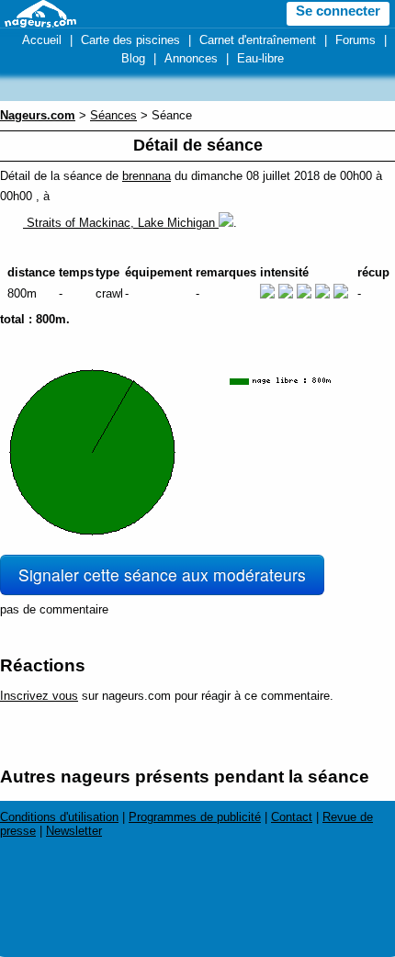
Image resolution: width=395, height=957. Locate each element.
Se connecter (338, 11)
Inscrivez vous (39, 696)
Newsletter (74, 831)
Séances (113, 115)
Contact (291, 817)
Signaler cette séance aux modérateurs (162, 574)
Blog (133, 58)
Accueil (42, 40)
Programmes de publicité (195, 817)
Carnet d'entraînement (257, 40)
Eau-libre (260, 58)
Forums (355, 40)
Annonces (191, 58)
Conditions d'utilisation (59, 817)
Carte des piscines (130, 40)
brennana (146, 176)
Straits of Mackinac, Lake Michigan (121, 223)
